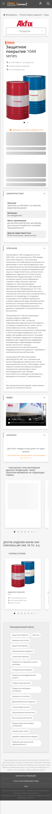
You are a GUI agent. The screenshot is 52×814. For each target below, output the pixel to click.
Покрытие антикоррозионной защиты (24, 676)
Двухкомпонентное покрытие (23, 702)
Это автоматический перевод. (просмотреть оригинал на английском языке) (25, 386)
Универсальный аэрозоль (22, 670)
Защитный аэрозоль (20, 646)
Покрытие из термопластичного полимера (24, 663)
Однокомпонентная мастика (23, 712)
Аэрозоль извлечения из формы (25, 736)
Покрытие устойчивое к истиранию (21, 689)
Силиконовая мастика (21, 707)
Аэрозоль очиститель (20, 640)
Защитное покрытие (20, 635)
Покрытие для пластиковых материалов (23, 724)
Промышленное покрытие (22, 651)
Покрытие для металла (21, 683)
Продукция (24, 31)
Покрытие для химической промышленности (22, 743)
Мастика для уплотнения (22, 718)
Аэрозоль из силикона (21, 696)
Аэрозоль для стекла (20, 731)
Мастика (36, 635)
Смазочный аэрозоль (20, 656)
